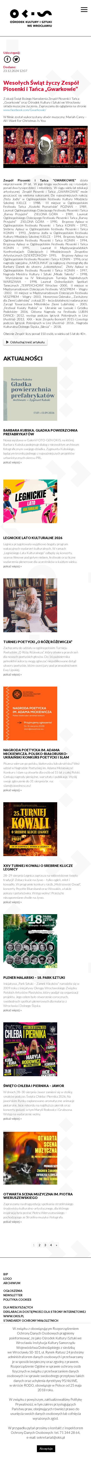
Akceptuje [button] (46, 1448)
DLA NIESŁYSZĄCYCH (18, 1307)
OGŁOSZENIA (12, 1291)
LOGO (7, 1278)
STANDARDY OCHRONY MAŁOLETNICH (30, 1320)
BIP (5, 1274)
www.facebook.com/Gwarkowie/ (24, 110)
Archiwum (11, 1283)
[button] (85, 45)
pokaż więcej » (12, 462)
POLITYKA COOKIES (17, 1299)
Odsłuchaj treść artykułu (27, 342)
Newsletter (13, 1295)
